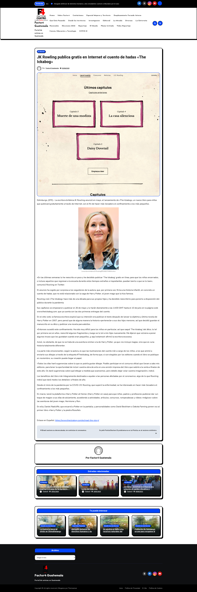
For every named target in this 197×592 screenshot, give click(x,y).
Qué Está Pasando (57, 21)
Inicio (121, 588)
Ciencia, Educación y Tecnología (63, 31)
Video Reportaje (124, 26)
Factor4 (45, 491)
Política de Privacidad (132, 588)
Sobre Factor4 (64, 15)
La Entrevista (141, 21)
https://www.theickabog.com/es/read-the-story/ (77, 420)
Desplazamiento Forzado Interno (127, 15)
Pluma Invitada (107, 26)
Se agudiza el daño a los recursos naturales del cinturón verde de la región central (113, 532)
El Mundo (94, 26)
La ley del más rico (89, 489)
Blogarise (61, 588)
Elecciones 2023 (68, 26)
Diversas (128, 21)
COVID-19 (83, 31)
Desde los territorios (77, 21)
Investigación (94, 21)
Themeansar (72, 588)
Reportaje (82, 26)
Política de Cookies (155, 588)
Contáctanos (78, 15)
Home (52, 15)
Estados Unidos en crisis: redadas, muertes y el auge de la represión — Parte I (54, 489)
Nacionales (54, 26)
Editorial (106, 21)
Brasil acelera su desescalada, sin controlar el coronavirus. (64, 430)
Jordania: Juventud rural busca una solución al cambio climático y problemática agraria (139, 489)
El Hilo (144, 588)
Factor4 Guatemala (52, 68)
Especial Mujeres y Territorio (98, 15)
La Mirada (117, 21)
